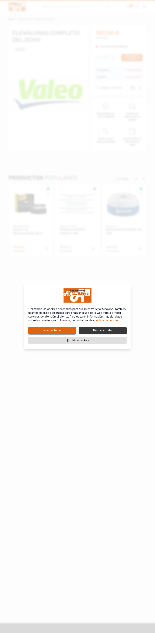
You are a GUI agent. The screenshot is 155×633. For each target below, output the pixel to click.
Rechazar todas (103, 330)
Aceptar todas (52, 330)
